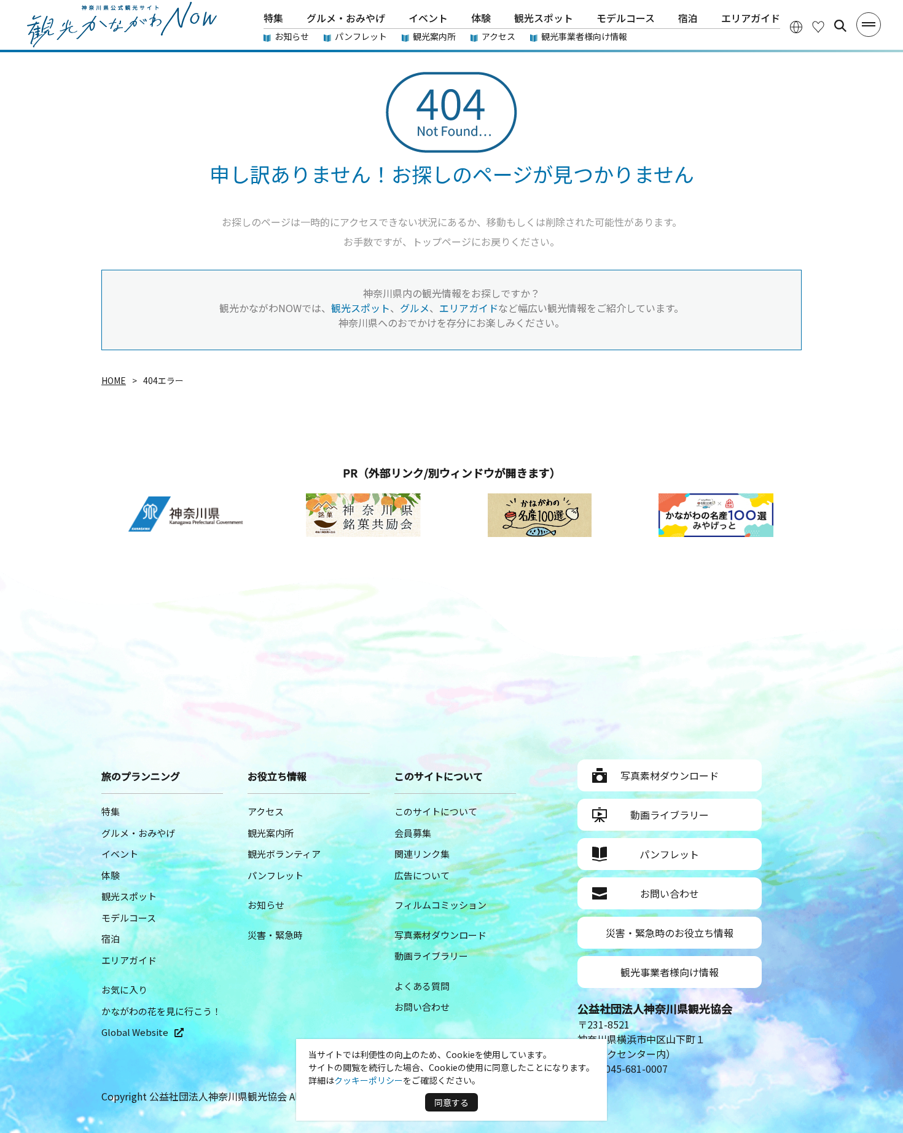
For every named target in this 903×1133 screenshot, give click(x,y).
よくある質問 (422, 985)
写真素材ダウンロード (440, 934)
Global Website (134, 1031)
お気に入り (124, 989)
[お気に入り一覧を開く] (818, 26)
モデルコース (625, 17)
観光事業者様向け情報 (584, 36)
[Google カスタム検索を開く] (840, 26)
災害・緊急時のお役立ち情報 (669, 932)
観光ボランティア (284, 853)
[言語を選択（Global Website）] (796, 26)
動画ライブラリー (431, 955)
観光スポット (543, 17)
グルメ (414, 307)
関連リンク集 (422, 853)
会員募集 (412, 832)
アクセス (498, 36)
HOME (113, 380)
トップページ (441, 241)
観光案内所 (434, 36)
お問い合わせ (422, 1006)
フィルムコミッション (440, 904)
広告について (422, 875)
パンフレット (361, 36)
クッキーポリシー (368, 1080)
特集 (273, 17)
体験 (481, 17)
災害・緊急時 (275, 934)
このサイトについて (435, 811)
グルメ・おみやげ (346, 17)
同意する (451, 1102)
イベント (428, 17)
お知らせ (292, 36)
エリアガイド (750, 17)
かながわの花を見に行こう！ (161, 1011)
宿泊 (688, 17)
